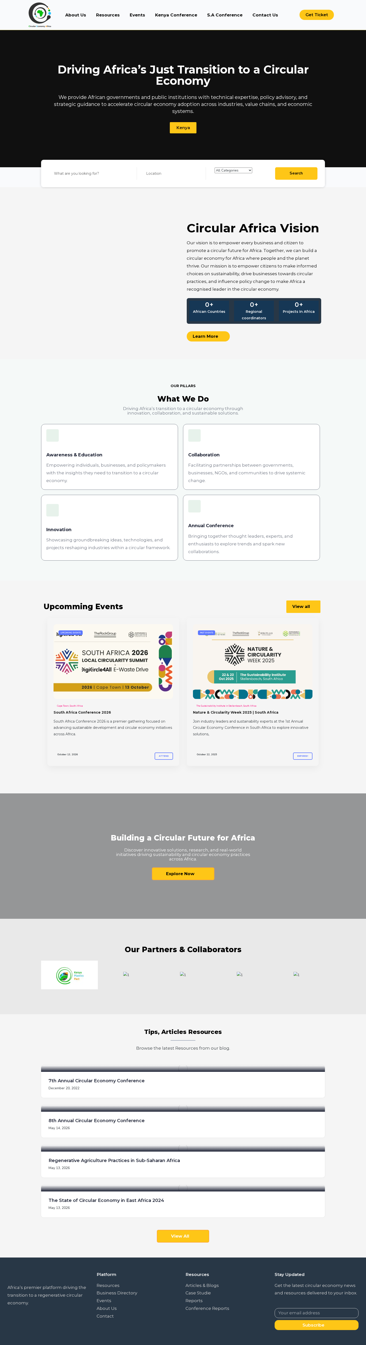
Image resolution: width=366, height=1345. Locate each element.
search (296, 173)
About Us (75, 14)
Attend (164, 756)
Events (137, 14)
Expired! (302, 756)
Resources (108, 14)
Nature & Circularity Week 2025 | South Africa (235, 712)
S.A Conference (225, 14)
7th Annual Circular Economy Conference (97, 1081)
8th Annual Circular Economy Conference (97, 1120)
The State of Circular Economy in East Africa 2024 (106, 1200)
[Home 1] (113, 661)
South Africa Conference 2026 (82, 712)
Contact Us (265, 14)
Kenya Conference (176, 14)
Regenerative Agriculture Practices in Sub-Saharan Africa (114, 1160)
